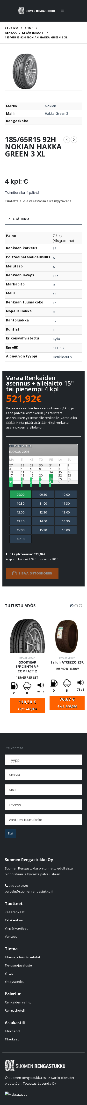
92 (55, 321)
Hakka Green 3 (56, 113)
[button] (62, 11)
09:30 (43, 494)
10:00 (66, 494)
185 (55, 275)
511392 (58, 348)
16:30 (20, 539)
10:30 (20, 503)
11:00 (43, 503)
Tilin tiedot (12, 1031)
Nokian (50, 106)
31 (11, 482)
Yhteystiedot (14, 981)
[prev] (66, 139)
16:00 (66, 530)
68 (55, 293)
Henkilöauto (62, 357)
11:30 (66, 503)
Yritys (9, 973)
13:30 (20, 521)
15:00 (20, 530)
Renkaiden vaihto (18, 1002)
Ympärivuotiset (16, 928)
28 (51, 479)
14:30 (66, 521)
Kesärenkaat (27, 658)
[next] (74, 139)
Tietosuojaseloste (18, 965)
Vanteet (11, 936)
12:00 (20, 512)
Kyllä (56, 339)
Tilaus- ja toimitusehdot (22, 957)
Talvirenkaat (14, 920)
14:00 (43, 521)
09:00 (20, 494)
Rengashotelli (15, 1010)
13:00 (66, 512)
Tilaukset (12, 1039)
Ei (54, 330)
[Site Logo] (36, 10)
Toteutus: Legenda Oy (39, 1083)
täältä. (10, 422)
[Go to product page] (27, 636)
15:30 (43, 530)
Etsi (10, 833)
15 (55, 303)
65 (55, 248)
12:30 (43, 512)
